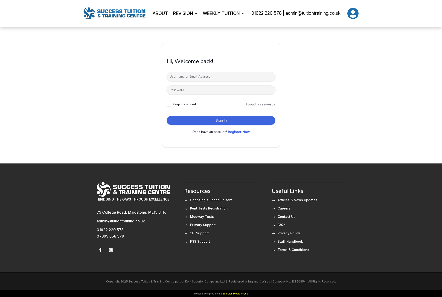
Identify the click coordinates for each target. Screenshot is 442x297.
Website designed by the (221, 293)
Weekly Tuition (221, 13)
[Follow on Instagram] (111, 250)
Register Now (239, 132)
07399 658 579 (110, 236)
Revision (183, 13)
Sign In (221, 120)
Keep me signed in (186, 104)
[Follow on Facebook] (100, 250)
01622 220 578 (110, 229)
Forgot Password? (260, 104)
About (160, 13)
